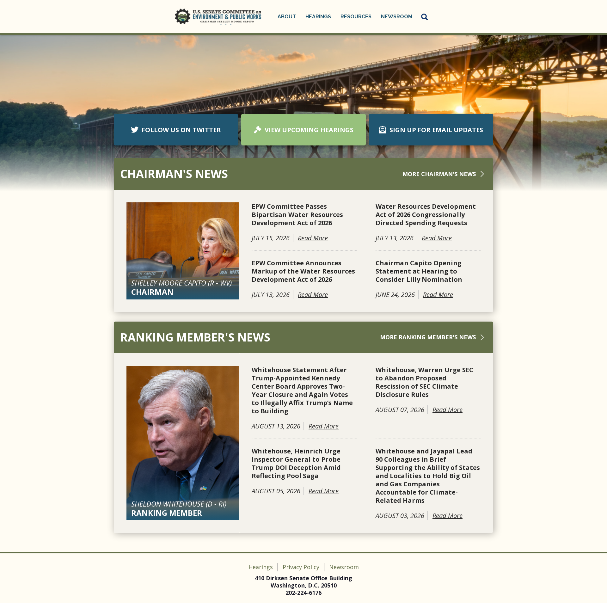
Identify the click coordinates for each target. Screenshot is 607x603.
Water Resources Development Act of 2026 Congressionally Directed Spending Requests (426, 214)
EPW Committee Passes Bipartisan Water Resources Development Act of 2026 (297, 214)
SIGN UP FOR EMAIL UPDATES (436, 130)
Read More (313, 238)
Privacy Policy (301, 567)
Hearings (260, 567)
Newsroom (344, 567)
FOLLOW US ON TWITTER (181, 130)
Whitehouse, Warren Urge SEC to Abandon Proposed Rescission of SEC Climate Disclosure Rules (424, 382)
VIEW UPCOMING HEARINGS (309, 130)
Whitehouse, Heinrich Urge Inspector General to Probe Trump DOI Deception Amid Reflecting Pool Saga (296, 463)
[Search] (425, 17)
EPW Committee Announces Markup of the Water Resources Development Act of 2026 (303, 271)
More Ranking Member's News (428, 337)
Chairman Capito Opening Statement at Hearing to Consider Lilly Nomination (419, 271)
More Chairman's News (439, 174)
